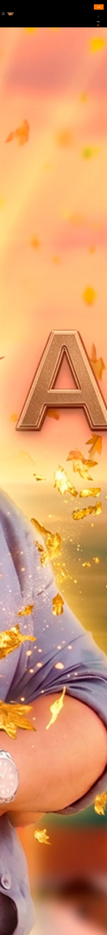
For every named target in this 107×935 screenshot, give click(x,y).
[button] (4, 495)
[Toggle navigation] (3, 13)
